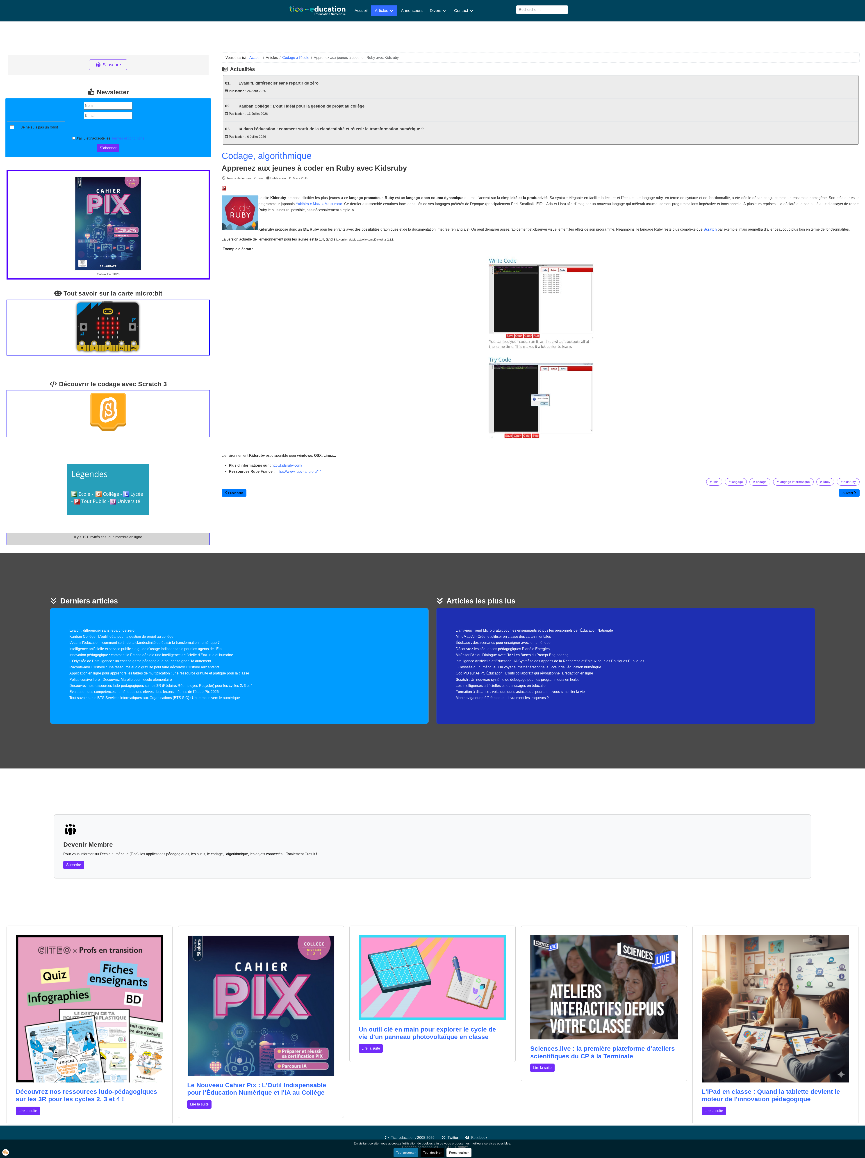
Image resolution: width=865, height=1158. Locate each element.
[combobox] (542, 9)
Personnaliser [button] (459, 1152)
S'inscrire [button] (73, 865)
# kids (714, 482)
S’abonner (108, 148)
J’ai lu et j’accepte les (109, 138)
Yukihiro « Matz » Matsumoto (319, 204)
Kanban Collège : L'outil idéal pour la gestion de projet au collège (301, 106)
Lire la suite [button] (28, 1111)
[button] (5, 1152)
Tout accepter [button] (406, 1152)
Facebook (479, 1138)
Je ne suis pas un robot (39, 127)
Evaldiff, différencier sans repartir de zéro (279, 83)
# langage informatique (793, 482)
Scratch (710, 229)
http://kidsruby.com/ (287, 465)
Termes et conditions (127, 138)
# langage (736, 482)
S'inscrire (112, 64)
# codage (760, 482)
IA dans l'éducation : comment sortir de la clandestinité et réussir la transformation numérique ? (331, 129)
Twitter (453, 1138)
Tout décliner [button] (432, 1152)
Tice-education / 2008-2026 (413, 1138)
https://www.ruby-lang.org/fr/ (298, 471)
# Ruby (825, 482)
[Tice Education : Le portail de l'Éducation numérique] (317, 10)
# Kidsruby (848, 482)
